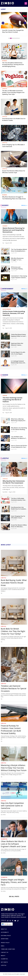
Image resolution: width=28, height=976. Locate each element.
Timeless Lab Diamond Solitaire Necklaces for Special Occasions (13, 688)
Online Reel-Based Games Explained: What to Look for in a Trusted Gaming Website (19, 335)
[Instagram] (10, 921)
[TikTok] (18, 921)
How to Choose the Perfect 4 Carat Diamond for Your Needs (19, 446)
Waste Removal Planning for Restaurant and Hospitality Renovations (10, 32)
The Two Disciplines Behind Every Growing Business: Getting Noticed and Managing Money (13, 64)
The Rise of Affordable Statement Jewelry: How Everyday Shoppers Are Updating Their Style (13, 92)
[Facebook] (7, 921)
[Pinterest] (12, 921)
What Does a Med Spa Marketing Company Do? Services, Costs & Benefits (18, 419)
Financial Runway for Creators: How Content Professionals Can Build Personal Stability (11, 729)
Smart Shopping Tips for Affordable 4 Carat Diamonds (13, 145)
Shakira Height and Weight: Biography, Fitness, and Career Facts (14, 882)
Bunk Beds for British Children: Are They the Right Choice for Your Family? (13, 631)
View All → (24, 205)
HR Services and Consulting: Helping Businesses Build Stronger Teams (18, 268)
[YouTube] (15, 921)
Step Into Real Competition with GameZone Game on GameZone (12, 805)
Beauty (3, 955)
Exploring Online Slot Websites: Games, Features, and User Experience (17, 344)
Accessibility (5, 932)
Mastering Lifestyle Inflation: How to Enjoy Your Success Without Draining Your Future (13, 768)
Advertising (4, 938)
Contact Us (4, 952)
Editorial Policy (6, 935)
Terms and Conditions (8, 949)
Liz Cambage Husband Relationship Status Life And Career (18, 362)
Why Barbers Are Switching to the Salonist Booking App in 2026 (19, 428)
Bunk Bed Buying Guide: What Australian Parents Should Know (14, 582)
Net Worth (4, 962)
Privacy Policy (5, 942)
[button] (3, 23)
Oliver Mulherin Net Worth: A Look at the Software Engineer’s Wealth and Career (13, 844)
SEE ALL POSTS (14, 896)
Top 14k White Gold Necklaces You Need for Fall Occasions (19, 437)
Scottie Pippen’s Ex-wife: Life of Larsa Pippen (18, 353)
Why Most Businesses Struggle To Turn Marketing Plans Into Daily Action (14, 198)
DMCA (2, 946)
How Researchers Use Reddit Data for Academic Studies (14, 119)
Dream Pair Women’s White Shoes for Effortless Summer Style (13, 171)
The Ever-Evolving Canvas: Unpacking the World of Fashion (12, 400)
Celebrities (4, 959)
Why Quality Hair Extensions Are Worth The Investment (14, 482)
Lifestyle (3, 965)
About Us (4, 929)
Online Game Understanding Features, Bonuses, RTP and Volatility (14, 313)
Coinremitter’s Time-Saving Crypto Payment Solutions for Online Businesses (19, 276)
